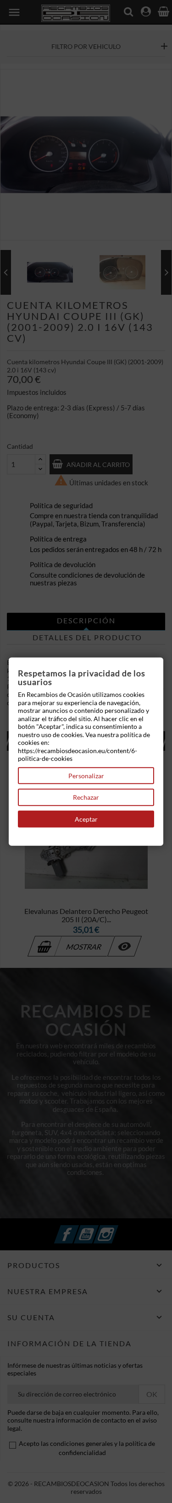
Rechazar (86, 797)
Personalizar (86, 775)
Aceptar (86, 819)
